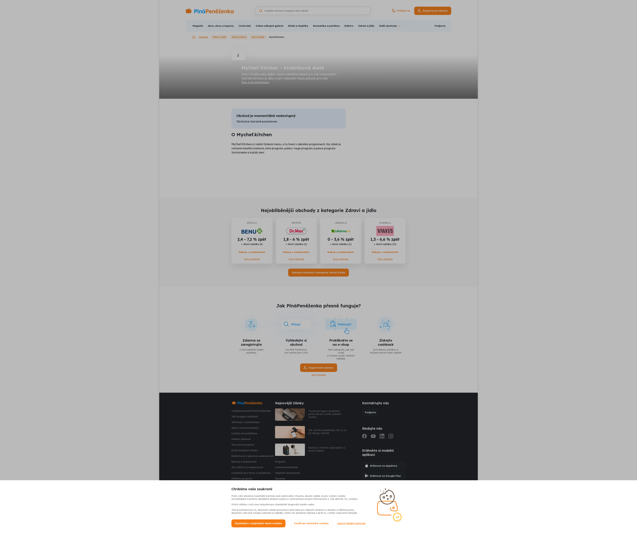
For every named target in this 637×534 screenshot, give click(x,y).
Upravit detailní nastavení (351, 523)
